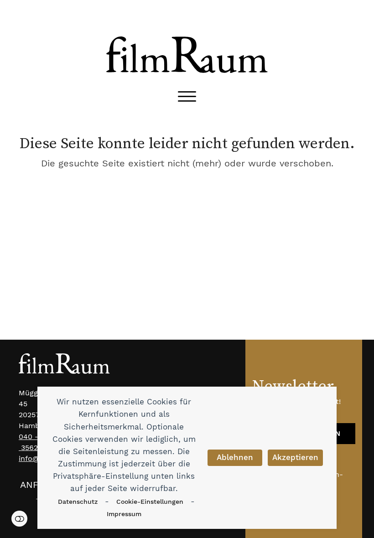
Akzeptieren (295, 457)
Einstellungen (19, 519)
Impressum (124, 513)
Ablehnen (235, 457)
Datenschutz (78, 501)
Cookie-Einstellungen (149, 501)
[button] (187, 96)
